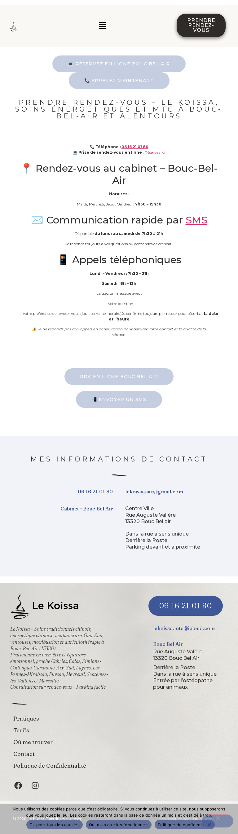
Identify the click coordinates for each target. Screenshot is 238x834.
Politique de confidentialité (185, 824)
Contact (24, 753)
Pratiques (26, 718)
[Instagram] (35, 785)
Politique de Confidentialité (49, 765)
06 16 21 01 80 (134, 146)
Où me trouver (33, 742)
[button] (102, 26)
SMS (196, 220)
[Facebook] (18, 785)
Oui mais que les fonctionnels (118, 824)
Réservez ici (155, 152)
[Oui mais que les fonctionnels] (217, 820)
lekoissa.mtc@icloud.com (184, 628)
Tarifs (21, 730)
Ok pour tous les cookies (54, 824)
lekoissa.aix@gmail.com (154, 491)
